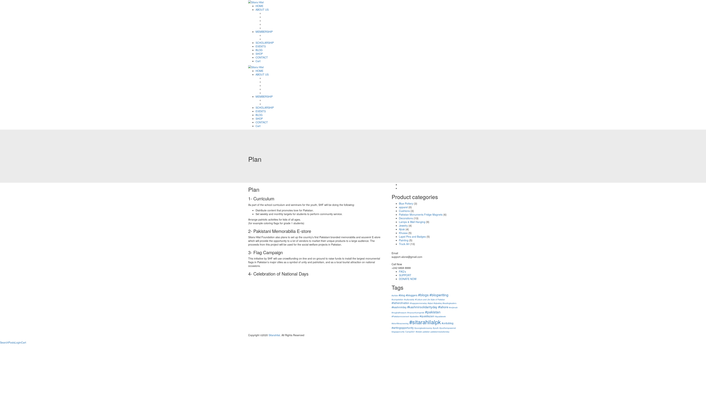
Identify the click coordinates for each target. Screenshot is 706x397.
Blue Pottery (406, 203)
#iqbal (430, 303)
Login (18, 342)
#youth (436, 328)
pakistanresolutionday (440, 331)
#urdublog (447, 323)
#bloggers (411, 295)
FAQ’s (402, 271)
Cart (23, 342)
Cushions (404, 211)
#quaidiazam (427, 316)
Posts (11, 342)
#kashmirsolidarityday (422, 307)
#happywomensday (418, 303)
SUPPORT (405, 275)
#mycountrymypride (415, 312)
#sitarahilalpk (425, 322)
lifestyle (419, 331)
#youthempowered (447, 328)
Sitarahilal (274, 335)
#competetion (397, 299)
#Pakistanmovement (400, 316)
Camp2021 (410, 331)
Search (4, 342)
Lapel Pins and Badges (412, 236)
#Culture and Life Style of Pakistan (430, 299)
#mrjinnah (453, 307)
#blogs (423, 294)
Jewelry (403, 225)
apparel (403, 207)
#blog (402, 295)
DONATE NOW (407, 279)
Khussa (403, 233)
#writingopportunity (403, 328)
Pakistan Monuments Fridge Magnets (421, 214)
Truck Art (404, 244)
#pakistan (433, 311)
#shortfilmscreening (400, 323)
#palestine (414, 316)
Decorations (406, 218)
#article (395, 295)
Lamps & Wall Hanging (412, 222)
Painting (403, 240)
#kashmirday (399, 307)
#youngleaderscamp (423, 328)
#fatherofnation (400, 303)
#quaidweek (440, 316)
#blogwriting (438, 294)
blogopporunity (398, 331)
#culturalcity (409, 299)
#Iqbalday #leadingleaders (445, 303)
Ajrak (402, 229)
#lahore (443, 307)
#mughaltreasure (399, 312)
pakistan (426, 331)
